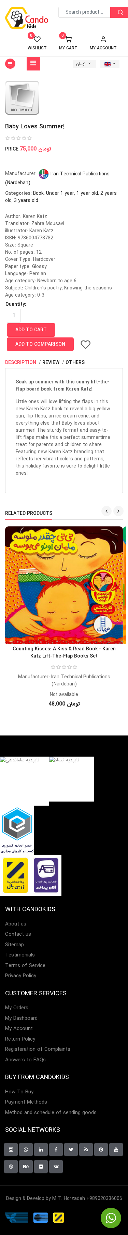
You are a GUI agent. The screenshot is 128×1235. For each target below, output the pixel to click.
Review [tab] (51, 362)
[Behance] (26, 1166)
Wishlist (37, 43)
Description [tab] (21, 362)
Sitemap (14, 945)
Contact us (18, 934)
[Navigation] (33, 63)
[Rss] (86, 1149)
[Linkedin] (41, 1149)
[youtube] (116, 1149)
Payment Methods (26, 1102)
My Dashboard (21, 1019)
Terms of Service (25, 966)
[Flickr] (41, 1166)
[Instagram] (11, 1149)
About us (15, 924)
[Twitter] (71, 1149)
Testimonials (20, 955)
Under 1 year (60, 193)
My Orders (16, 1008)
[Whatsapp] (26, 1149)
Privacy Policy (20, 976)
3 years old (26, 200)
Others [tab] (75, 362)
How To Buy (19, 1092)
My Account (19, 1029)
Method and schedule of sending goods (51, 1113)
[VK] (56, 1166)
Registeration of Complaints (37, 1050)
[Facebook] (56, 1149)
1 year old (87, 193)
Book (38, 193)
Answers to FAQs (25, 1060)
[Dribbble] (11, 1166)
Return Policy (20, 1039)
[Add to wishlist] (86, 344)
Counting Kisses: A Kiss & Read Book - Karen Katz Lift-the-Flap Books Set (64, 652)
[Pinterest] (101, 1149)
